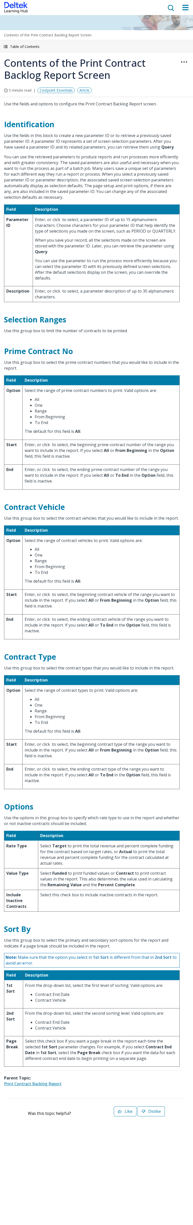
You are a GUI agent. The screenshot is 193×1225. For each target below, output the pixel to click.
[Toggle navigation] (185, 7)
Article (84, 90)
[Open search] (170, 7)
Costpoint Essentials (56, 90)
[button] (96, 46)
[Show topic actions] (184, 62)
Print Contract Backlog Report (33, 1083)
